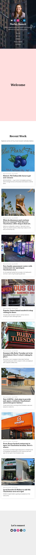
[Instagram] (18, 20)
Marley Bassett (18, 24)
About (18, 36)
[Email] (11, 20)
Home (18, 33)
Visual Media (18, 42)
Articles (18, 39)
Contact (18, 44)
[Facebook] (14, 20)
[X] (21, 20)
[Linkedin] (24, 20)
